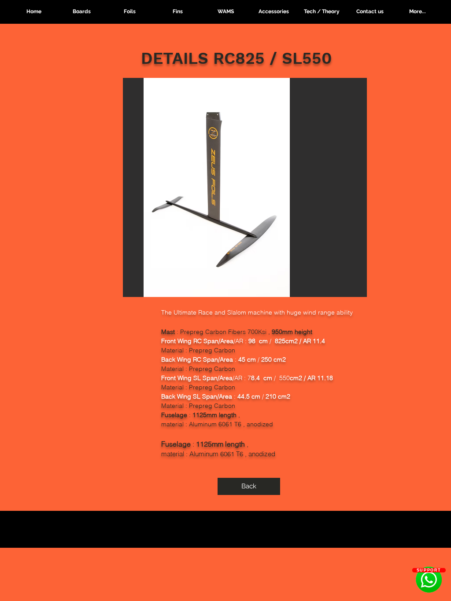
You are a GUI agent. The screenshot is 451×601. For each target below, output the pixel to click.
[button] (130, 12)
